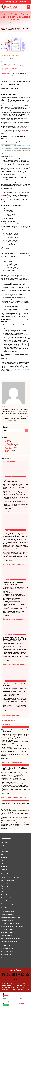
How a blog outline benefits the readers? (14, 67)
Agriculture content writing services (10, 938)
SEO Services (4, 892)
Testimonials (4, 857)
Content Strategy (10, 445)
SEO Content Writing (6, 889)
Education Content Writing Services (10, 923)
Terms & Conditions (6, 866)
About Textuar (5, 842)
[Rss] (27, 974)
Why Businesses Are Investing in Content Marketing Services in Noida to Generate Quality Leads (14, 639)
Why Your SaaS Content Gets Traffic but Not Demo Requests (14, 480)
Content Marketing (10, 444)
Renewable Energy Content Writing (10, 917)
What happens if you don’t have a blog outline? (15, 71)
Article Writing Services (7, 880)
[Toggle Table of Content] (2, 61)
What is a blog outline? (10, 64)
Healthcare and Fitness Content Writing (12, 926)
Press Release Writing (7, 904)
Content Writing (9, 447)
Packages (3, 848)
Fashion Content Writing (7, 914)
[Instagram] (18, 974)
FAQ (2, 863)
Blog (2, 854)
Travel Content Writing (7, 935)
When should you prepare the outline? (14, 65)
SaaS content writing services (9, 941)
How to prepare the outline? (11, 68)
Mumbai (4, 985)
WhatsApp (6, 1005)
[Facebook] (4, 974)
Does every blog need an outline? (12, 69)
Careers (3, 860)
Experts (23, 130)
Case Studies (4, 851)
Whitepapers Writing (6, 898)
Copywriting (8, 448)
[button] (28, 7)
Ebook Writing (9, 450)
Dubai (28, 985)
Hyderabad (23, 985)
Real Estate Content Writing (8, 929)
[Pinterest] (23, 974)
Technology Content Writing (8, 932)
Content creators (5, 73)
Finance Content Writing (7, 911)
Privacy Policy (5, 869)
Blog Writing (8, 443)
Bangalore (20, 983)
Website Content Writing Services (10, 877)
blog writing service (13, 360)
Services (3, 845)
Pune (17, 985)
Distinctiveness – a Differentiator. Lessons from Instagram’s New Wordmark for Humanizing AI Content (15, 534)
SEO (6, 451)
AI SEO (7, 441)
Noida (13, 985)
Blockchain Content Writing (8, 920)
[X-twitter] (8, 974)
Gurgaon (9, 985)
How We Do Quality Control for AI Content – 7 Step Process (14, 583)
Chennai (26, 983)
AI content (8, 440)
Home (2, 28)
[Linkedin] (13, 974)
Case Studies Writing (6, 895)
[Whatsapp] (15, 978)
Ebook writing (4, 901)
